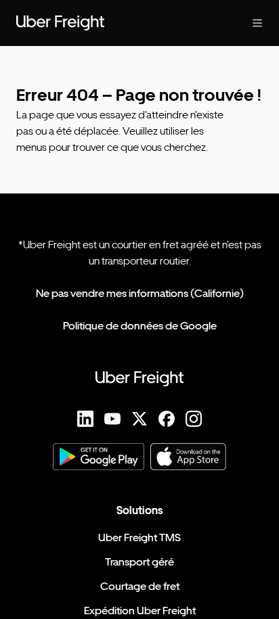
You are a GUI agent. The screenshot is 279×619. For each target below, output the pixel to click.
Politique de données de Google (140, 325)
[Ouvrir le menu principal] (246, 23)
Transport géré (139, 561)
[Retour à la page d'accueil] (112, 23)
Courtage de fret (139, 586)
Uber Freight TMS (139, 537)
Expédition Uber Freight (140, 610)
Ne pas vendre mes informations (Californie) (140, 293)
